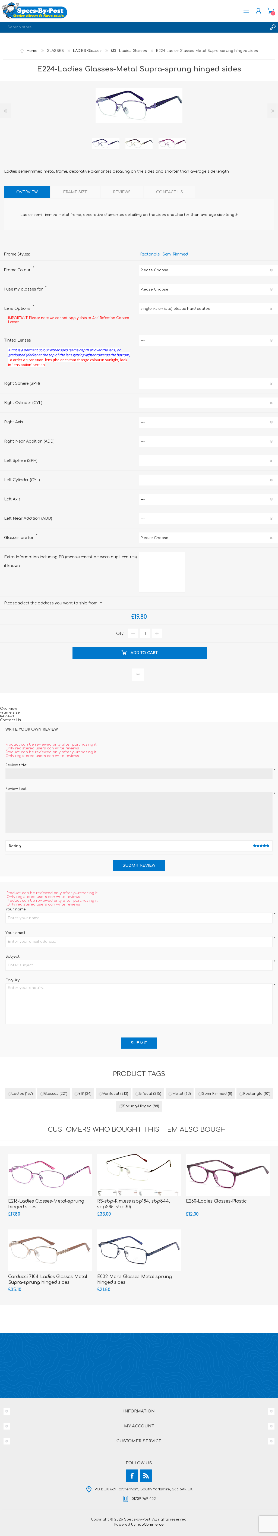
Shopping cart (270, 11)
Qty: (120, 634)
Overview (8, 709)
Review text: (16, 789)
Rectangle (150, 254)
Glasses (51, 1094)
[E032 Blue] (139, 1250)
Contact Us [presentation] (169, 192)
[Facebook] (132, 1475)
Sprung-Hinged (137, 1106)
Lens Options (17, 309)
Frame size (10, 712)
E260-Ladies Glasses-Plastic (216, 1201)
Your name (15, 909)
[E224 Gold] (139, 143)
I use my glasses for (24, 289)
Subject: (12, 956)
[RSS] (146, 1475)
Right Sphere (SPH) (22, 383)
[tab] (27, 192)
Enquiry (12, 980)
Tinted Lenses (17, 340)
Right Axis (13, 422)
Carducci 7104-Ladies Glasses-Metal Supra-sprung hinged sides (47, 1279)
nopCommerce (150, 1524)
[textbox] (133, 27)
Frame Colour (18, 270)
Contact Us (10, 720)
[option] (105, 143)
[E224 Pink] (172, 143)
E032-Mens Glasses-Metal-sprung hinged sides (134, 1279)
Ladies (18, 1094)
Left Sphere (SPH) (20, 461)
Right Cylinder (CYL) (23, 403)
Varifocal (111, 1094)
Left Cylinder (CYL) (22, 480)
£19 (81, 1094)
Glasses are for (19, 538)
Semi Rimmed (175, 254)
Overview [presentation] (27, 192)
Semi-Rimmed (214, 1094)
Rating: (15, 846)
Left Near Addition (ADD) (28, 518)
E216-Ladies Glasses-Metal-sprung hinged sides (46, 1204)
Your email (15, 933)
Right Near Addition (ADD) (29, 441)
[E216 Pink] (50, 1175)
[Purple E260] (228, 1175)
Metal (177, 1094)
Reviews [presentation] (122, 192)
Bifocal (145, 1094)
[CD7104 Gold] (50, 1250)
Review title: (16, 765)
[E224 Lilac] (106, 143)
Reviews (7, 716)
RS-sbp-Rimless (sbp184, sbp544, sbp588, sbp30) (133, 1204)
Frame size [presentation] (75, 192)
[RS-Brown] (139, 1175)
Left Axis (12, 499)
